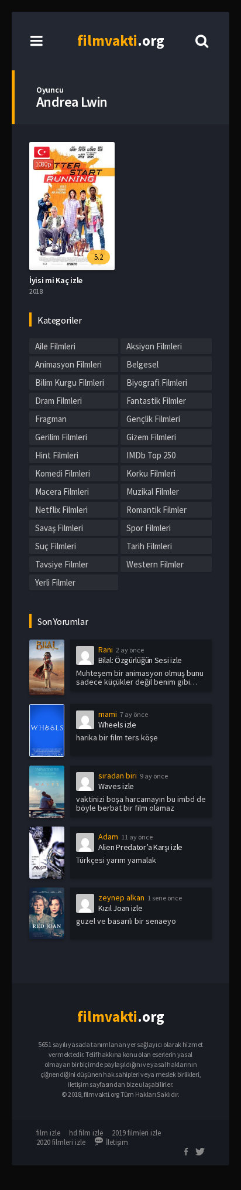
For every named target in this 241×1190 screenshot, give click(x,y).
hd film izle (86, 1133)
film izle (48, 1133)
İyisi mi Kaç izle (55, 280)
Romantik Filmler (156, 509)
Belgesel (142, 364)
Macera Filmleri (62, 491)
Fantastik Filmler (156, 400)
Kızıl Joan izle (120, 908)
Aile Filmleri (55, 346)
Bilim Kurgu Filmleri (69, 382)
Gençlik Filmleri (153, 418)
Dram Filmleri (58, 400)
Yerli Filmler (55, 582)
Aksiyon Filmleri (154, 346)
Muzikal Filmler (152, 491)
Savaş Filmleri (59, 527)
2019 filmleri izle (136, 1133)
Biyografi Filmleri (156, 382)
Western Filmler (155, 564)
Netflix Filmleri (61, 509)
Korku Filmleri (150, 473)
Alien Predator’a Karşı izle (140, 847)
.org (120, 40)
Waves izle (116, 786)
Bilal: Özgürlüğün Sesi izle (140, 660)
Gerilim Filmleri (61, 437)
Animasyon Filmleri (68, 364)
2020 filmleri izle (60, 1142)
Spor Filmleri (148, 527)
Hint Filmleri (56, 455)
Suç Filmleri (55, 546)
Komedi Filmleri (62, 473)
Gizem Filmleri (151, 437)
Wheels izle (117, 724)
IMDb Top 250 (150, 455)
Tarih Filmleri (149, 546)
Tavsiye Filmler (61, 564)
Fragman (51, 418)
